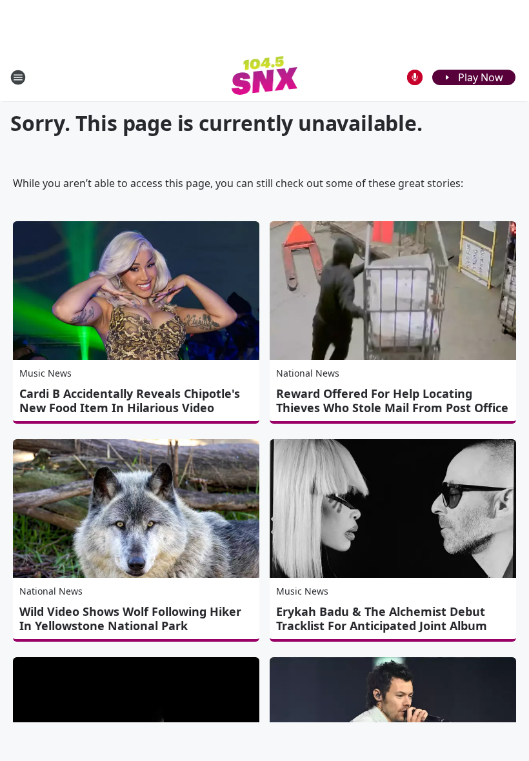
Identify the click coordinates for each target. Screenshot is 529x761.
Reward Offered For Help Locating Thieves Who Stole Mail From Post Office (392, 400)
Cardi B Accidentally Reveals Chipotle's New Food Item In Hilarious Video (129, 400)
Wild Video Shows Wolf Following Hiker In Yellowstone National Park (130, 618)
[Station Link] (265, 77)
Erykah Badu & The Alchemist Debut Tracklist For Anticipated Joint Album (381, 618)
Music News (45, 373)
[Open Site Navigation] (18, 77)
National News (307, 373)
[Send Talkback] (415, 77)
